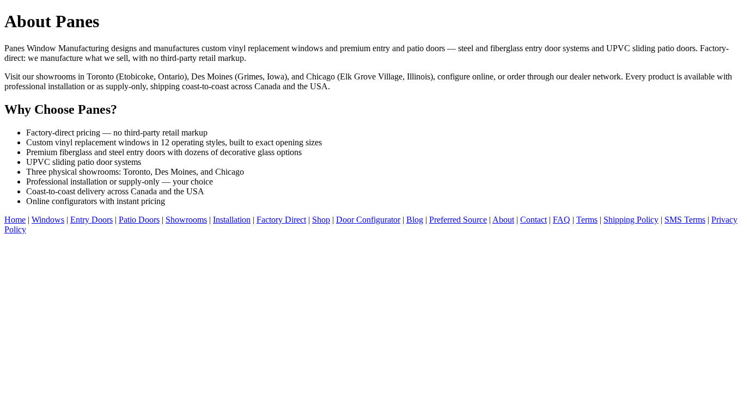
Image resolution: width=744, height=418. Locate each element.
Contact (533, 219)
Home (15, 219)
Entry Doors (91, 219)
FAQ (561, 219)
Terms (586, 219)
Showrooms (186, 219)
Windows (48, 219)
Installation (232, 219)
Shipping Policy (630, 219)
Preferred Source (458, 219)
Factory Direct (281, 219)
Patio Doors (139, 219)
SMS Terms (684, 219)
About (503, 219)
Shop (321, 219)
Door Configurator (368, 219)
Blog (414, 219)
